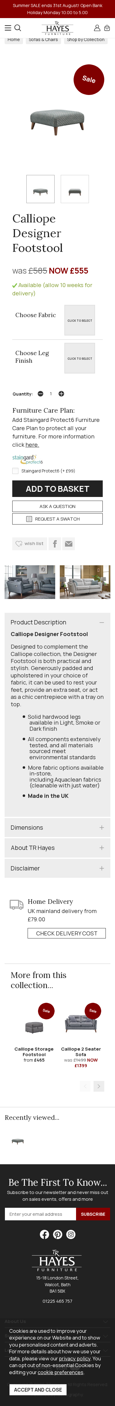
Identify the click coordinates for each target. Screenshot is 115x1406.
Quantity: (23, 394)
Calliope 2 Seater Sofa (81, 1052)
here (31, 444)
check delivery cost (67, 933)
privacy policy (74, 1358)
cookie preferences (60, 1372)
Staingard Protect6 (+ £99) (48, 471)
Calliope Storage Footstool (34, 1052)
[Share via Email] (68, 543)
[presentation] (85, 1086)
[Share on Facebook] (54, 543)
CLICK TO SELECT (79, 320)
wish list (34, 543)
